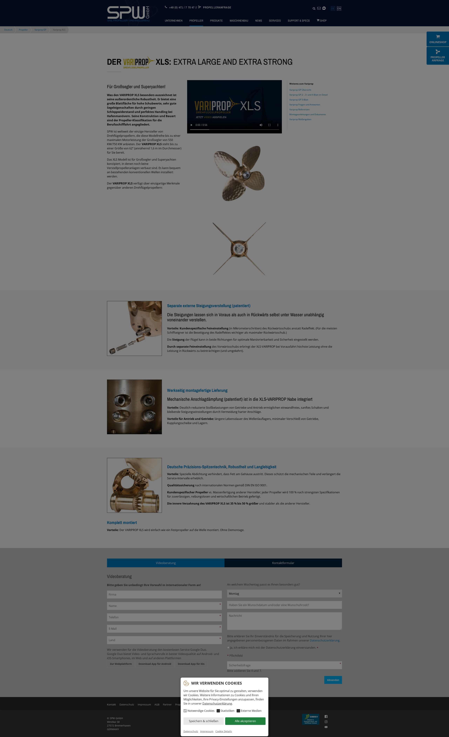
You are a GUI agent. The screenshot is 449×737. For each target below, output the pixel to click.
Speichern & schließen (203, 721)
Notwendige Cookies (201, 711)
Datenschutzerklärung (217, 703)
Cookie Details (223, 731)
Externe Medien (251, 711)
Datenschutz (190, 731)
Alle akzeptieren (245, 721)
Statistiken (227, 711)
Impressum (206, 731)
